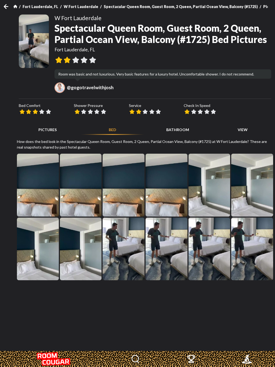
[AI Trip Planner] (246, 359)
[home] (54, 359)
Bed (112, 129)
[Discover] (135, 359)
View (243, 129)
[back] (8, 6)
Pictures (47, 129)
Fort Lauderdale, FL (40, 6)
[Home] (15, 6)
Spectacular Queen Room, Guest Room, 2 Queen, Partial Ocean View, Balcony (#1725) (181, 6)
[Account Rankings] (191, 359)
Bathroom (177, 129)
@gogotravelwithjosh (90, 87)
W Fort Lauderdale (81, 6)
